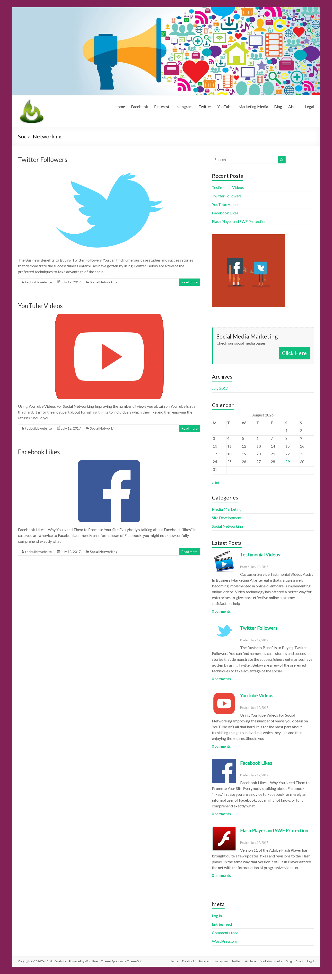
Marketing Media (253, 106)
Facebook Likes (39, 452)
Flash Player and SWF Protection (239, 221)
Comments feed (225, 932)
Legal (309, 106)
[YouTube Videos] (109, 316)
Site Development (227, 517)
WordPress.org (224, 941)
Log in (217, 915)
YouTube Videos (40, 306)
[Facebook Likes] (109, 462)
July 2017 (220, 388)
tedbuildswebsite (38, 282)
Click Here (294, 353)
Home (119, 106)
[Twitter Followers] (109, 170)
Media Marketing (227, 509)
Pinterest (161, 106)
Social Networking (103, 282)
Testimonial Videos (228, 187)
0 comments (221, 611)
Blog (278, 106)
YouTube (224, 106)
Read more (189, 282)
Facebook (139, 106)
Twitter (205, 106)
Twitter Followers (42, 159)
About (293, 106)
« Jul (215, 482)
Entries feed (222, 924)
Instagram (183, 106)
